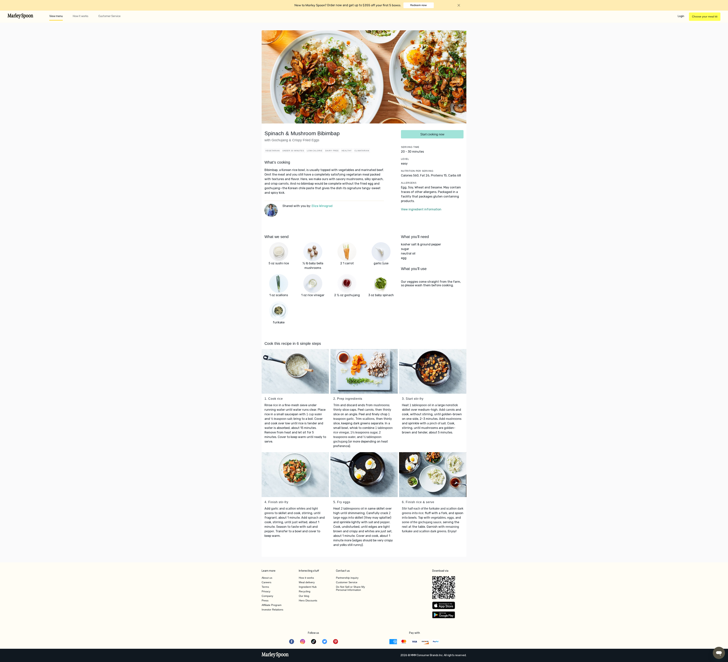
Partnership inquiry (347, 577)
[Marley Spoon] (275, 655)
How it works (80, 16)
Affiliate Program (272, 605)
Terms (265, 586)
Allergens (409, 183)
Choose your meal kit (704, 16)
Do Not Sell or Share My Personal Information (350, 588)
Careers (266, 582)
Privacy (266, 591)
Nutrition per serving (417, 171)
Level (405, 159)
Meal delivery (307, 582)
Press (265, 600)
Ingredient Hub (308, 586)
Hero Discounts (308, 600)
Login (681, 16)
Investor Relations (272, 609)
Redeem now (418, 5)
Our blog (304, 595)
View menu (56, 16)
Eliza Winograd (322, 206)
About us (267, 577)
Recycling (304, 591)
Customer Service (109, 16)
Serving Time (410, 147)
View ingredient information (421, 209)
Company (267, 595)
